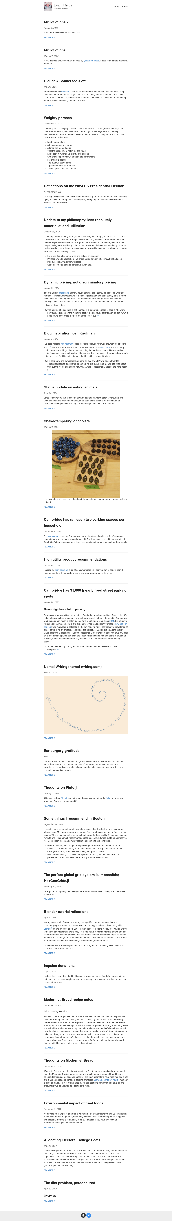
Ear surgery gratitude (62, 750)
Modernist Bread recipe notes (68, 999)
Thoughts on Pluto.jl (60, 787)
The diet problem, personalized (69, 1182)
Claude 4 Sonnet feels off (65, 80)
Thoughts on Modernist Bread (68, 1060)
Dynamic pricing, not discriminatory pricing (80, 282)
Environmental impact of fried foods (74, 1102)
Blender (47, 929)
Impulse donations (59, 965)
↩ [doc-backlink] (98, 316)
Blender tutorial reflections (66, 911)
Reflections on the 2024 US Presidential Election (84, 185)
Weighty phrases (58, 117)
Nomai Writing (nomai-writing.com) (73, 666)
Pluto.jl (64, 798)
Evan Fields (63, 5)
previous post (52, 536)
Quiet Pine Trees (91, 61)
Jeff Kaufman (67, 344)
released (65, 92)
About (125, 6)
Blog (116, 6)
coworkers (105, 347)
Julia (108, 798)
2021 (111, 621)
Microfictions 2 (56, 21)
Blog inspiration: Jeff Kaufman (69, 333)
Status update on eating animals (70, 386)
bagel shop (64, 293)
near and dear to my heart (105, 1080)
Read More (49, 37)
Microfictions (55, 49)
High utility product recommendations (75, 559)
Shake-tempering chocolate (67, 420)
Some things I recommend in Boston (74, 818)
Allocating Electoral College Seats (72, 1139)
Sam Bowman (61, 570)
